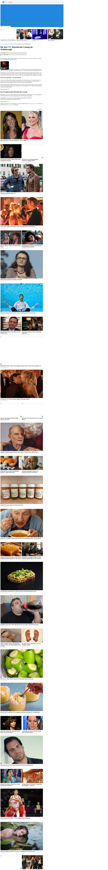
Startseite (4, 4)
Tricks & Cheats (10, 21)
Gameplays (6, 43)
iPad (6, 9)
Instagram (6, 16)
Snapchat (6, 15)
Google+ (6, 19)
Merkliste (4, 24)
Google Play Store (33, 103)
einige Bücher (17, 75)
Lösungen (4, 5)
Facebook (6, 13)
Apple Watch (7, 10)
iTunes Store (9, 104)
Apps (6, 7)
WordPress (7, 18)
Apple (4, 6)
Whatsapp (6, 14)
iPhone (6, 8)
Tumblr (6, 17)
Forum (4, 23)
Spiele (6, 20)
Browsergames (9, 22)
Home (1, 43)
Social (4, 12)
